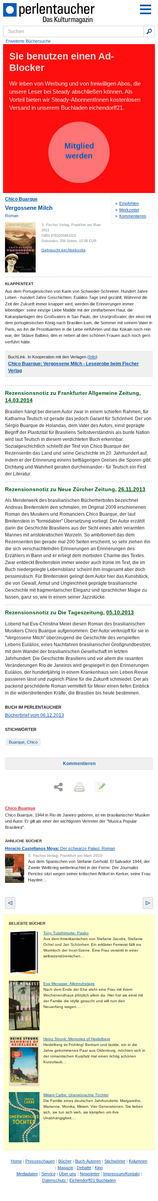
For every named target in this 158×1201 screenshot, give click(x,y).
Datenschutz (54, 1180)
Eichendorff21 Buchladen (92, 1180)
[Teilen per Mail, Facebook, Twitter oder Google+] (58, 787)
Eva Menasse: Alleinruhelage (69, 984)
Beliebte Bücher (27, 923)
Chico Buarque (21, 199)
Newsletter (90, 1173)
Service (48, 1173)
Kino (99, 1167)
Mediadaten (27, 1173)
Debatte (84, 1167)
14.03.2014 (19, 400)
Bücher (65, 1161)
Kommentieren (132, 216)
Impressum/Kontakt (121, 1173)
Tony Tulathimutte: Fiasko (66, 933)
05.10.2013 (120, 612)
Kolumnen (138, 1161)
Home (16, 1161)
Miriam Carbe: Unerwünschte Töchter (76, 1095)
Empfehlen (129, 203)
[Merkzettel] (99, 787)
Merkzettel (129, 210)
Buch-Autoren (88, 1161)
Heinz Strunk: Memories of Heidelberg (76, 1039)
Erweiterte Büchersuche (28, 41)
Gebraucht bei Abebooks (63, 250)
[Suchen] (149, 31)
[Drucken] (78, 787)
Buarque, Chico (23, 742)
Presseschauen (40, 1161)
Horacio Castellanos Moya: (60, 848)
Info (92, 357)
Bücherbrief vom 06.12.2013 (34, 715)
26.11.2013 (131, 489)
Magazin (65, 1167)
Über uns (67, 1173)
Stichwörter (114, 1161)
